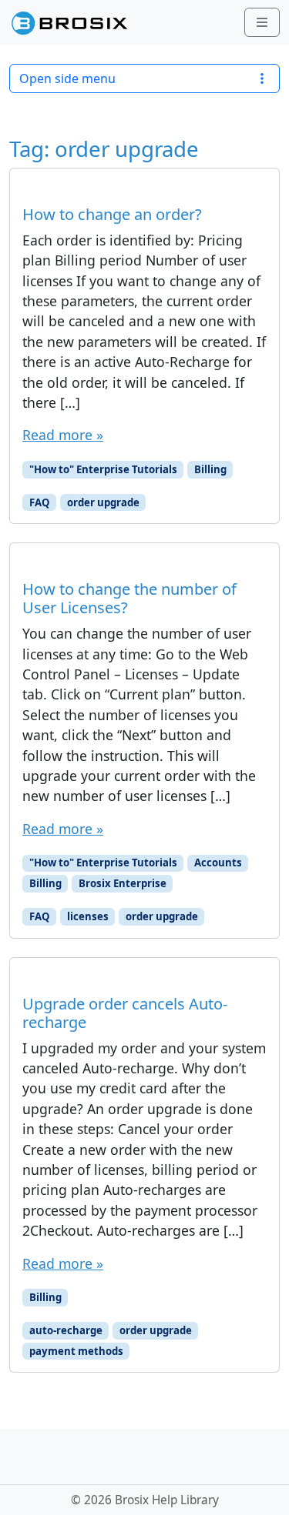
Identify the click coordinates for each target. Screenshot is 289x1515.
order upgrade (103, 502)
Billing (210, 469)
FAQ (39, 502)
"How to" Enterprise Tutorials (103, 469)
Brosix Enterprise (122, 883)
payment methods (76, 1351)
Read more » (62, 434)
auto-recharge (65, 1330)
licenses (88, 916)
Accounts (218, 862)
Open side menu (67, 78)
